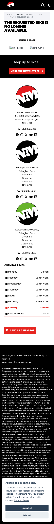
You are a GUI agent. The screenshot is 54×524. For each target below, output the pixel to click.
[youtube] (31, 134)
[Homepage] (10, 5)
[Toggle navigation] (3, 5)
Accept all (27, 508)
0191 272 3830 (28, 253)
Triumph (19, 14)
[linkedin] (36, 134)
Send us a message (22, 330)
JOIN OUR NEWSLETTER (25, 71)
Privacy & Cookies (23, 362)
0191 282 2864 (29, 191)
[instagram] (22, 134)
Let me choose (21, 500)
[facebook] (18, 134)
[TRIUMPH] (16, 48)
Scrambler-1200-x (34, 14)
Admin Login (7, 362)
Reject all (27, 515)
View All (10, 14)
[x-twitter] (27, 134)
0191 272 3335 (28, 129)
